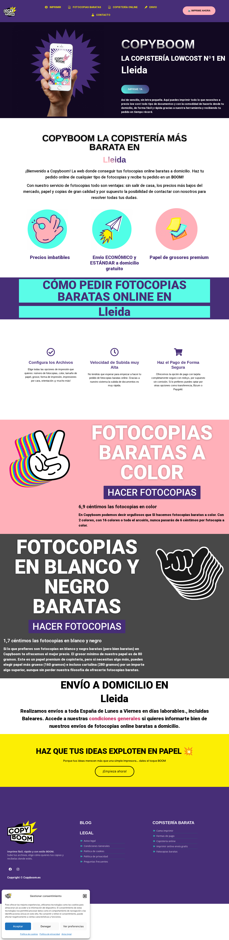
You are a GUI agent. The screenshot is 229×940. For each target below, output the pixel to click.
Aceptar (18, 926)
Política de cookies (29, 934)
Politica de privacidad (50, 934)
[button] (85, 896)
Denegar (46, 926)
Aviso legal (67, 934)
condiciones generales (114, 718)
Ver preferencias (73, 926)
